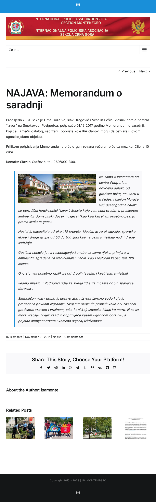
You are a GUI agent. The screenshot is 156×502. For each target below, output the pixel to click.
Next (143, 71)
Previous (128, 71)
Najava (57, 336)
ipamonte (16, 336)
